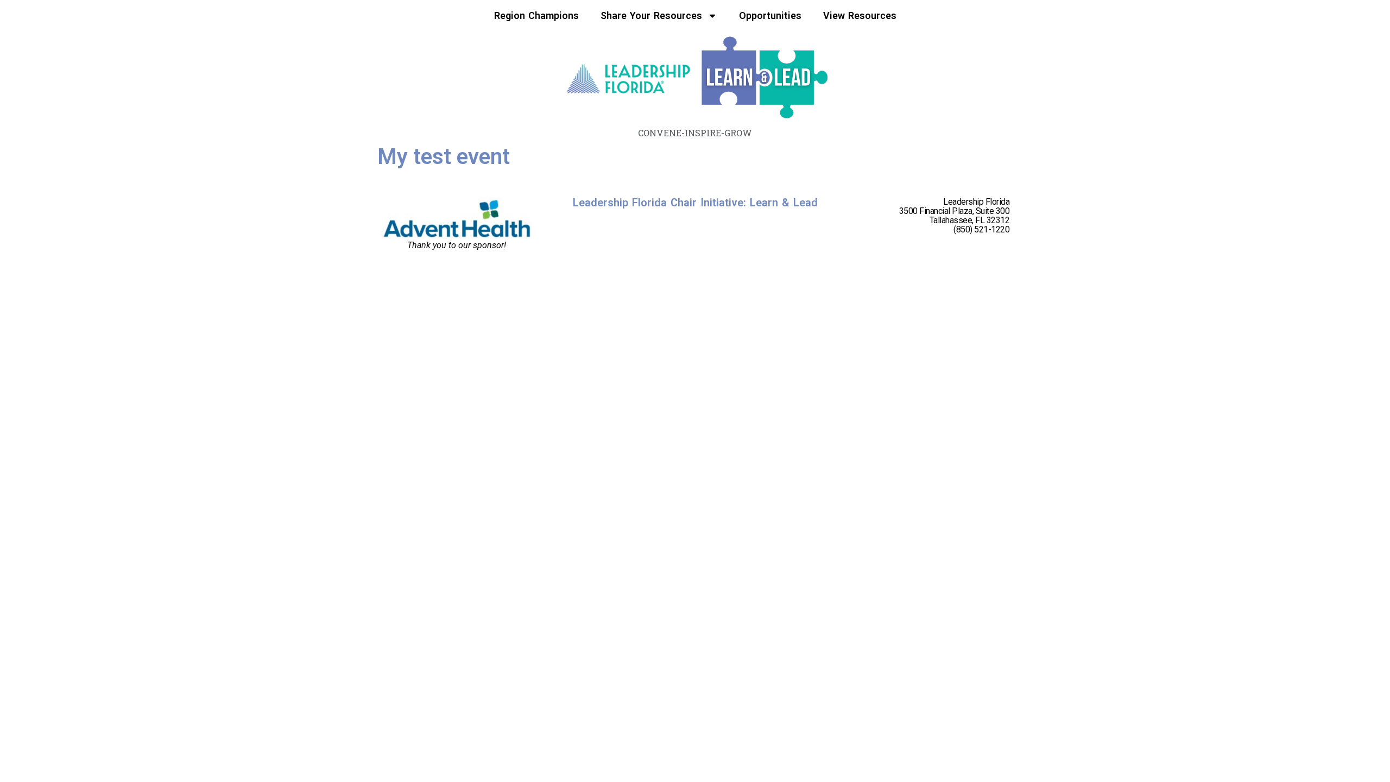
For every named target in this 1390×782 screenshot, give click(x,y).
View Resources (859, 15)
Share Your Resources (651, 15)
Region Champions (536, 15)
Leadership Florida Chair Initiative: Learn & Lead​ (695, 202)
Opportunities (770, 15)
